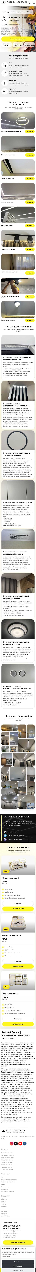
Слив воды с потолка (7, 1182)
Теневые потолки (7, 178)
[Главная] (14, 2)
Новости (4, 1211)
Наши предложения (7, 1191)
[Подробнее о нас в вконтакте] (24, 1143)
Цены (3, 1184)
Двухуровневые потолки (10, 297)
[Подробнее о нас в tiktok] (16, 1143)
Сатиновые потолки (8, 320)
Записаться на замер (18, 39)
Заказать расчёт (18, 909)
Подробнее (18, 903)
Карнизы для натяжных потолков (9, 273)
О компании (5, 1209)
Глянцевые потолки (7, 1157)
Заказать (30, 131)
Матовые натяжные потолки (11, 131)
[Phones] (29, 3)
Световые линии (7, 225)
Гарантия (4, 1206)
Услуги (3, 1177)
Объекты (4, 1199)
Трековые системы (8, 249)
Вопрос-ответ (5, 1216)
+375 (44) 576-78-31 (11, 1229)
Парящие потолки (7, 202)
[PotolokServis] (13, 1131)
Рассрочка (4, 1189)
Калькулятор (5, 1186)
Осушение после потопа (9, 1179)
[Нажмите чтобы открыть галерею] (9, 728)
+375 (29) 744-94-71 (11, 1226)
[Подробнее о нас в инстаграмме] (11, 1143)
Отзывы (3, 1204)
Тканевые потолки (7, 155)
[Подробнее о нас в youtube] (20, 1143)
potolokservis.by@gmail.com (11, 1231)
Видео (3, 1201)
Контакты (4, 1213)
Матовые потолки (6, 1152)
